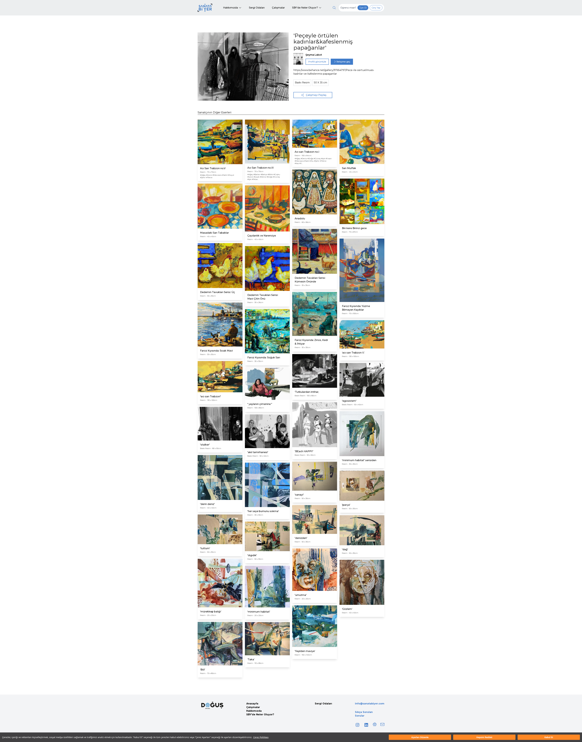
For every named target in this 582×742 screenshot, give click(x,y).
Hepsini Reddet (484, 737)
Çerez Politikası (261, 737)
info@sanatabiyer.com (369, 703)
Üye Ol (362, 7)
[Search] (334, 8)
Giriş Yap (376, 7)
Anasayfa (252, 703)
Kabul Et (548, 737)
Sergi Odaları (323, 703)
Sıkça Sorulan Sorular (364, 714)
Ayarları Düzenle (419, 737)
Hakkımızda (254, 710)
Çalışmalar (253, 707)
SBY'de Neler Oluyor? (260, 714)
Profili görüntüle (317, 61)
